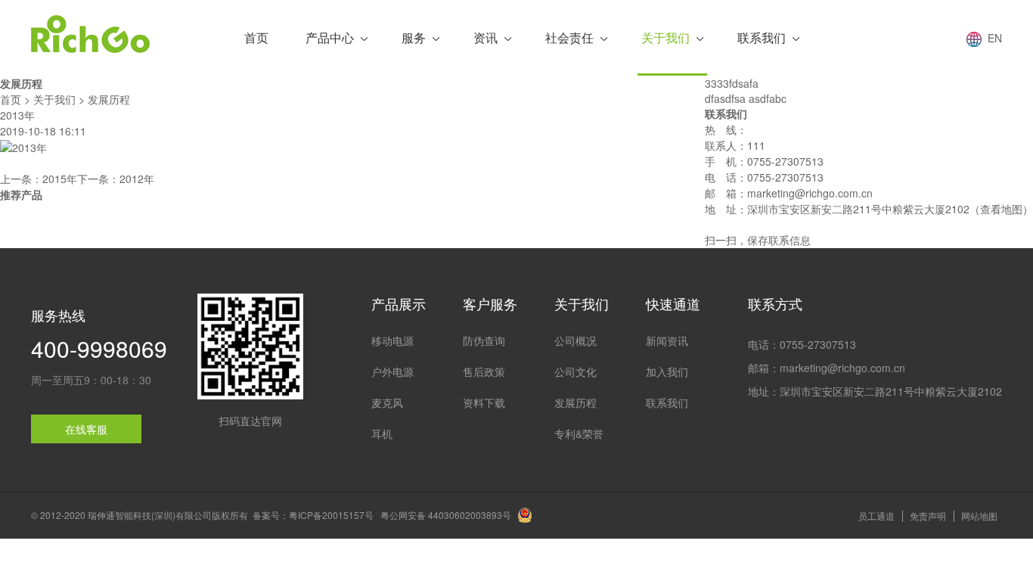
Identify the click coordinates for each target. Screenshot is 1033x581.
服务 (414, 37)
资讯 (485, 37)
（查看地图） (1001, 208)
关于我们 (665, 37)
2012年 (136, 178)
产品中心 (330, 37)
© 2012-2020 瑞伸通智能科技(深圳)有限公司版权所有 (139, 514)
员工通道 (876, 515)
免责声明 (928, 515)
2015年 (59, 178)
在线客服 (86, 429)
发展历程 (109, 99)
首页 (256, 37)
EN (992, 37)
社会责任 (569, 37)
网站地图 (979, 515)
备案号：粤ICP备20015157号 (313, 514)
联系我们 (761, 37)
